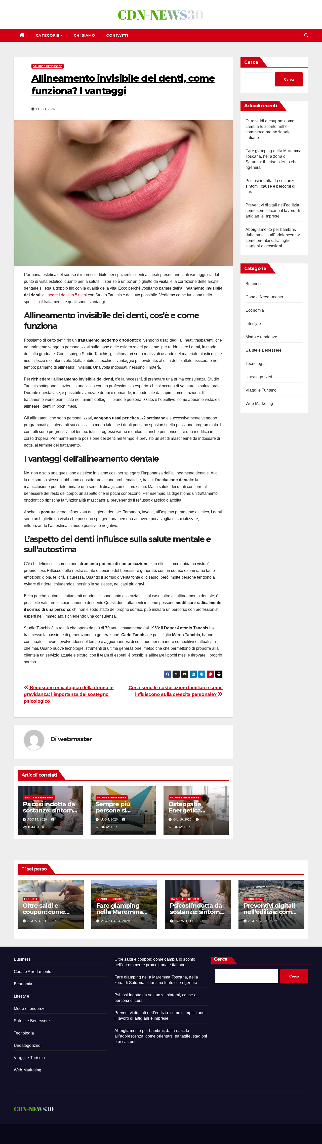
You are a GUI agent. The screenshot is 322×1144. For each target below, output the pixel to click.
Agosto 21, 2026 (42, 921)
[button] (306, 35)
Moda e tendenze (261, 337)
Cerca (251, 62)
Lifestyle (253, 323)
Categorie (48, 35)
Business (254, 284)
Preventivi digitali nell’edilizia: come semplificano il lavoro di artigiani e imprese (273, 210)
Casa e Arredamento (264, 297)
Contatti (117, 35)
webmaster (75, 739)
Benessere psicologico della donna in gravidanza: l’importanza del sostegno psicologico (68, 694)
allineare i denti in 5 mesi (64, 295)
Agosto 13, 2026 (262, 921)
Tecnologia (256, 363)
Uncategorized (259, 377)
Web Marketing (259, 403)
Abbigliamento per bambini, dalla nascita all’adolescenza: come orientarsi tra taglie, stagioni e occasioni (160, 1036)
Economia (255, 310)
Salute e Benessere (47, 66)
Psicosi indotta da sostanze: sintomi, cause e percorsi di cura (271, 186)
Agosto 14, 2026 (115, 921)
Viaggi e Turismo (261, 390)
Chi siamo (84, 35)
